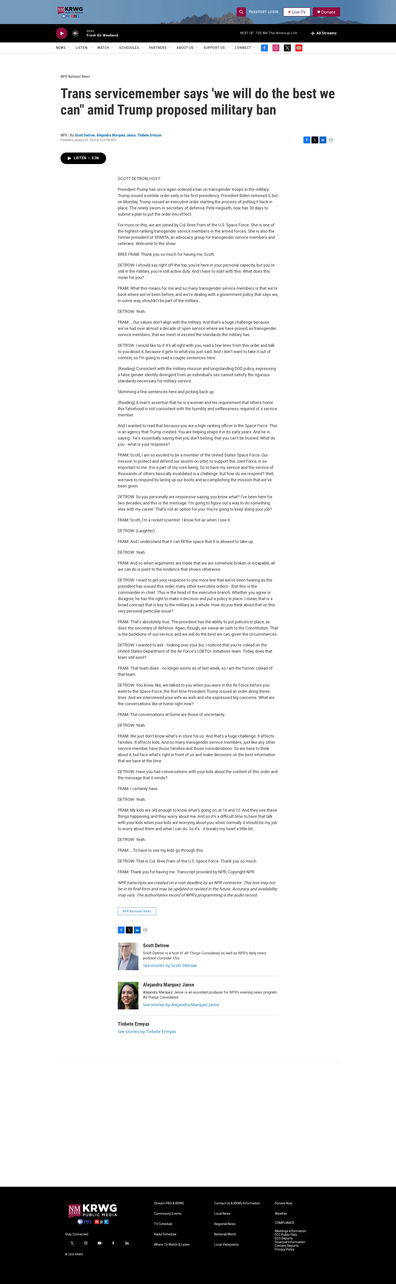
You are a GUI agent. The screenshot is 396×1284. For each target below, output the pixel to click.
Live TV (298, 12)
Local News (222, 1213)
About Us (185, 48)
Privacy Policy (284, 1249)
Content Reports (287, 1246)
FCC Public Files (286, 1235)
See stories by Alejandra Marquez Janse (181, 1004)
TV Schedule (163, 1224)
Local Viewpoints (226, 1244)
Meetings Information (290, 1231)
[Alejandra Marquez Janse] (128, 995)
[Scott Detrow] (128, 956)
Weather (281, 1213)
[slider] (82, 33)
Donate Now (283, 1203)
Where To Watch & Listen (172, 1244)
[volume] (75, 33)
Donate (328, 12)
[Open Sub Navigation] (69, 48)
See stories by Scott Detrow (170, 965)
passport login (263, 12)
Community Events (168, 1213)
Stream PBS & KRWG (169, 1203)
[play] (61, 33)
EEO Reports (284, 1238)
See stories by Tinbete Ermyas (147, 1031)
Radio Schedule (165, 1234)
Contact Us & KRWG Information (237, 1203)
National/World (225, 1234)
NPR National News (75, 76)
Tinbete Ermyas (150, 135)
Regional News (225, 1224)
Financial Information (290, 1242)
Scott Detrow (85, 135)
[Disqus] (198, 1124)
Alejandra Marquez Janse (116, 135)
